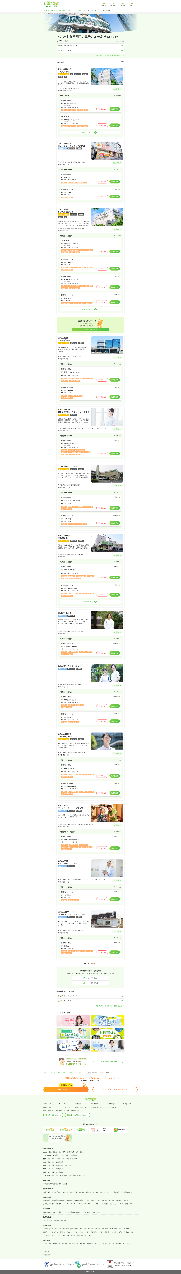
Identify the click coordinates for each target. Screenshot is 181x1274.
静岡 (57, 1162)
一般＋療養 (60, 1200)
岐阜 (53, 1162)
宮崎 (74, 1175)
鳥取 (57, 1169)
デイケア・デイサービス (74, 1204)
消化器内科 (74, 1228)
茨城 (67, 1159)
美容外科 (46, 1228)
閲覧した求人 (47, 1107)
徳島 (49, 1172)
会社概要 (46, 1251)
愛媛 (57, 1172)
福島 (81, 1152)
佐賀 (57, 1175)
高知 (61, 1172)
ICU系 (71, 1192)
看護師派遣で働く (96, 1107)
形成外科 (69, 1232)
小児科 (76, 1232)
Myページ (62, 1104)
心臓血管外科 (127, 1228)
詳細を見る (114, 109)
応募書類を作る (112, 1104)
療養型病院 (69, 1200)
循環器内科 (83, 1228)
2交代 (45, 1220)
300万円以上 (47, 1212)
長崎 (61, 1175)
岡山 (53, 1169)
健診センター (114, 1204)
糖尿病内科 (105, 1228)
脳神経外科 (55, 1232)
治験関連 (129, 1192)
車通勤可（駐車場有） (87, 1244)
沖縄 (84, 1175)
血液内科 (90, 1228)
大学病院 (53, 1200)
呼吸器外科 (117, 1228)
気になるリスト (128, 1104)
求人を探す (94, 1104)
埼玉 (58, 1159)
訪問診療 (116, 1192)
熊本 (65, 1175)
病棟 (44, 1192)
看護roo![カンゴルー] (49, 10)
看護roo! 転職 (61, 10)
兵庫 (57, 1165)
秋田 (72, 1152)
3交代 (50, 1220)
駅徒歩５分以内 (73, 1244)
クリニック (85, 1200)
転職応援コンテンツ (81, 1107)
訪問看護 (82, 1192)
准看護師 (53, 1184)
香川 (53, 1172)
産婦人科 (82, 1232)
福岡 (53, 1175)
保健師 (59, 1184)
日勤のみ (56, 1220)
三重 (61, 1162)
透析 (76, 1192)
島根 (61, 1169)
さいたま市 (78, 10)
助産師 (65, 1184)
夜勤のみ (63, 1220)
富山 (58, 1155)
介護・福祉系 (90, 1192)
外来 (49, 1192)
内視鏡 (123, 1192)
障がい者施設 (104, 1204)
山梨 (71, 1155)
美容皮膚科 (53, 1228)
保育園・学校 (108, 1192)
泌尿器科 (107, 1232)
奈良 (66, 1165)
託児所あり (104, 1244)
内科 (60, 1228)
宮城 (68, 1152)
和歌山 (71, 1165)
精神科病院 (77, 1200)
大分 (70, 1175)
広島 (49, 1169)
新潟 (54, 1155)
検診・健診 (99, 1192)
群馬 (75, 1159)
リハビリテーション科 (58, 1235)
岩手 (64, 1152)
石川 (63, 1155)
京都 (53, 1165)
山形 (77, 1152)
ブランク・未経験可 (115, 1244)
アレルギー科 (71, 1235)
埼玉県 (70, 10)
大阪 (49, 1165)
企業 (130, 1204)
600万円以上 (76, 1212)
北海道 (55, 1152)
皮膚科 (101, 1232)
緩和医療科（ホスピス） (84, 1235)
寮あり (97, 1244)
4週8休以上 (56, 1244)
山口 (66, 1169)
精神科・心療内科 (117, 1232)
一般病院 (46, 1200)
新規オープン (47, 1244)
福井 (67, 1155)
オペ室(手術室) (56, 1192)
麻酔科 (133, 1232)
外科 (111, 1228)
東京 (49, 1159)
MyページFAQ (111, 1107)
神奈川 (54, 1159)
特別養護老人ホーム (122, 1200)
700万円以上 (86, 1212)
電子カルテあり (127, 1244)
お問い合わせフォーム (54, 1115)
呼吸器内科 (66, 1228)
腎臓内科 (97, 1228)
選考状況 (78, 1104)
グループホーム (88, 1204)
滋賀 (61, 1165)
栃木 (71, 1159)
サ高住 (96, 1204)
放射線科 (127, 1232)
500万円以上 (67, 1212)
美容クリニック (95, 1200)
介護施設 (111, 1200)
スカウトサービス (64, 1107)
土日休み (64, 1244)
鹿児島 (79, 1175)
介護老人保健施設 (48, 1204)
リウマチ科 (46, 1235)
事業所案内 (46, 1255)
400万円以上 (57, 1212)
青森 (60, 1152)
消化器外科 (46, 1232)
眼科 (88, 1232)
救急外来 (65, 1192)
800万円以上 (96, 1212)
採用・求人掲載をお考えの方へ (78, 1115)
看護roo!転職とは (48, 1104)
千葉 (63, 1159)
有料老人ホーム (60, 1204)
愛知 (49, 1162)
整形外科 (63, 1232)
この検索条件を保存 (90, 329)
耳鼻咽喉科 (94, 1232)
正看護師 (46, 1184)
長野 (75, 1155)
